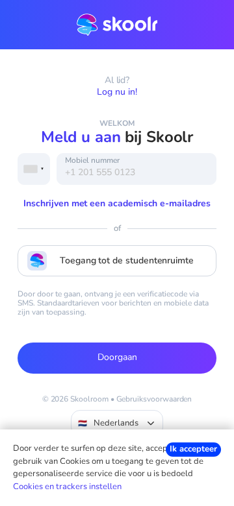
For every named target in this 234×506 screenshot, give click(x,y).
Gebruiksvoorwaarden (154, 399)
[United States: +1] (34, 169)
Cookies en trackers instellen (67, 486)
